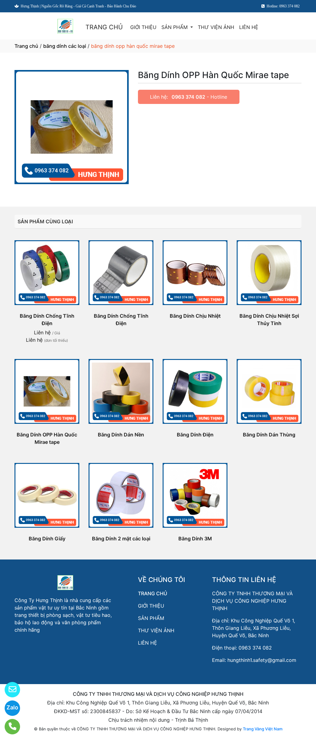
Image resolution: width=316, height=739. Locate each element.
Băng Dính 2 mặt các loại (121, 538)
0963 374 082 (188, 97)
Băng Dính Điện (195, 434)
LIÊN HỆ (248, 27)
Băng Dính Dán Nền (121, 434)
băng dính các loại (64, 46)
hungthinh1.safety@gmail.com (261, 660)
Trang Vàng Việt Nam (262, 728)
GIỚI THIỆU (143, 27)
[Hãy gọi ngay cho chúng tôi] (8, 726)
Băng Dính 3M (195, 538)
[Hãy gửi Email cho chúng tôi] (8, 689)
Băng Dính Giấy (47, 538)
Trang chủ (26, 46)
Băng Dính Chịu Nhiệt (195, 316)
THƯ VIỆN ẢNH (216, 27)
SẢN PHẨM (175, 27)
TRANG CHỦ (104, 27)
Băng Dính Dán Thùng (269, 434)
